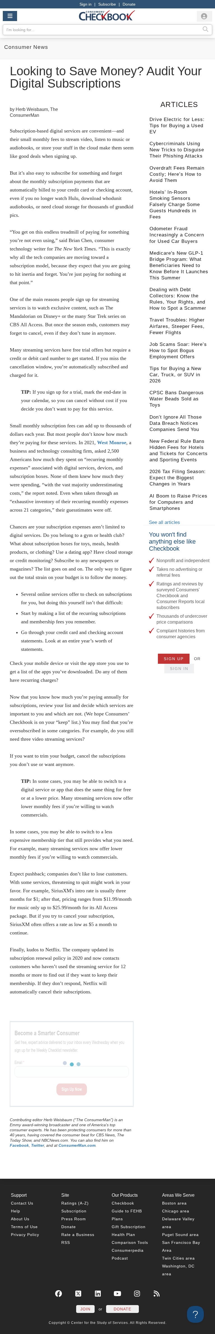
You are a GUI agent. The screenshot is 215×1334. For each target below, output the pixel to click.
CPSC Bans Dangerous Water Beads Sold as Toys (176, 399)
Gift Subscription (129, 1226)
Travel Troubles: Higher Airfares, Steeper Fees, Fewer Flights (177, 326)
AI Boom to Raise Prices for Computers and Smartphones (178, 502)
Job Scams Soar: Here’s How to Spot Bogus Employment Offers (178, 350)
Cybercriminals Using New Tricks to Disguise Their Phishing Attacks (176, 150)
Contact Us (22, 1203)
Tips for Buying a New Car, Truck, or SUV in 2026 (175, 375)
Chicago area (175, 1211)
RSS (65, 1242)
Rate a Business (77, 1234)
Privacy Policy (25, 1234)
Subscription (74, 1211)
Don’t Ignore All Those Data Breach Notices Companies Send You (175, 423)
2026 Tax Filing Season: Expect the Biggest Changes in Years (177, 478)
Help (15, 1211)
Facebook (19, 1145)
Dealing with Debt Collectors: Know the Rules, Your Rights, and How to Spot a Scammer (177, 299)
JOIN (85, 1309)
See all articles (164, 522)
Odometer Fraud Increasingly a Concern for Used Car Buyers (176, 235)
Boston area (174, 1203)
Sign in (86, 4)
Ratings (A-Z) (75, 1203)
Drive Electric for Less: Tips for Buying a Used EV (177, 125)
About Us (20, 1219)
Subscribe (107, 4)
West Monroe (111, 442)
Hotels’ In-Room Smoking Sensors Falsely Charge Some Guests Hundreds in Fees (174, 205)
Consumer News (26, 47)
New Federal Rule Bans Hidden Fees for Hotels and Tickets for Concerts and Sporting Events (178, 450)
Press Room (73, 1219)
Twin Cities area (178, 1258)
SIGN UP (174, 658)
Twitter (37, 1145)
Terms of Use (24, 1226)
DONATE (122, 1309)
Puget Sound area (180, 1234)
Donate (129, 4)
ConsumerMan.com (77, 1145)
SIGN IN (179, 668)
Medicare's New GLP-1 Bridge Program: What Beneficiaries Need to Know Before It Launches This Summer (178, 265)
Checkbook (123, 1203)
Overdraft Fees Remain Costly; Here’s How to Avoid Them (176, 174)
